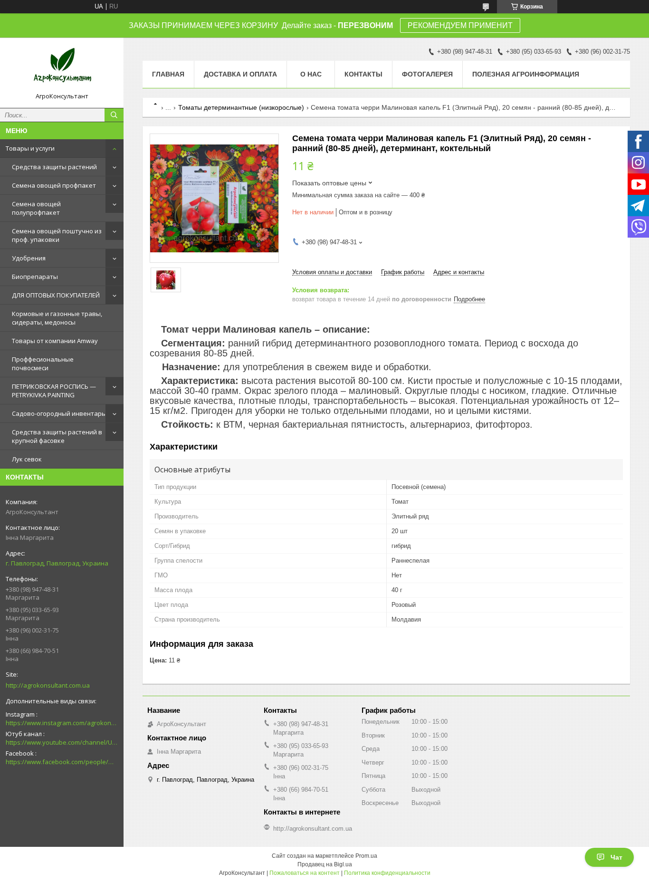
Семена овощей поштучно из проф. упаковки (57, 235)
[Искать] (114, 115)
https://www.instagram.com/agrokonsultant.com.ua (62, 723)
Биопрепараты (35, 276)
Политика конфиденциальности (387, 873)
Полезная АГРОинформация (525, 74)
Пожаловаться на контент (304, 873)
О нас (311, 74)
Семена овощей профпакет (54, 185)
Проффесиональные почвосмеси (43, 363)
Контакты (363, 74)
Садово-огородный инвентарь (58, 413)
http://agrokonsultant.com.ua (48, 685)
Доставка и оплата (240, 74)
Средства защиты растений (54, 167)
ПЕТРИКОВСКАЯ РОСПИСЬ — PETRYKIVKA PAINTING (54, 390)
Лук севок (27, 459)
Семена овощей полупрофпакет (36, 208)
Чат (616, 857)
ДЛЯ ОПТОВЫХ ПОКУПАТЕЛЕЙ (56, 295)
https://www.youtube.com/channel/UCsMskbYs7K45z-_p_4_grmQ (62, 742)
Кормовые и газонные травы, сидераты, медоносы (57, 317)
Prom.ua (366, 856)
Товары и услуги (30, 148)
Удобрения (29, 258)
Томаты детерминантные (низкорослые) (241, 107)
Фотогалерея (427, 74)
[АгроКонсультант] (61, 68)
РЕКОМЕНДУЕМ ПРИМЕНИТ (460, 25)
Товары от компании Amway (55, 340)
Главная (168, 74)
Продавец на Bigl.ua (324, 864)
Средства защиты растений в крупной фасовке (57, 436)
